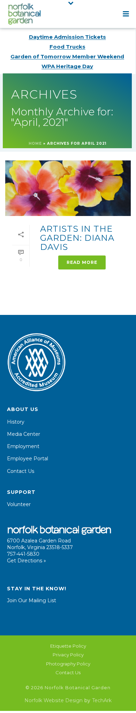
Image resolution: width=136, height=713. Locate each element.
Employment (23, 446)
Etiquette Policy (68, 646)
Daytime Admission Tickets (67, 37)
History (15, 422)
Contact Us (20, 471)
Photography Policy (68, 664)
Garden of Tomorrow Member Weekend (67, 56)
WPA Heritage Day (67, 66)
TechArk (102, 700)
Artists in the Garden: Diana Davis (77, 238)
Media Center (23, 434)
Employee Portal (27, 458)
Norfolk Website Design (53, 700)
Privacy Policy (68, 654)
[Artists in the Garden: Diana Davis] (68, 188)
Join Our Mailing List (31, 600)
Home (35, 143)
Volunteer (19, 504)
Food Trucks (67, 46)
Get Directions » (26, 560)
